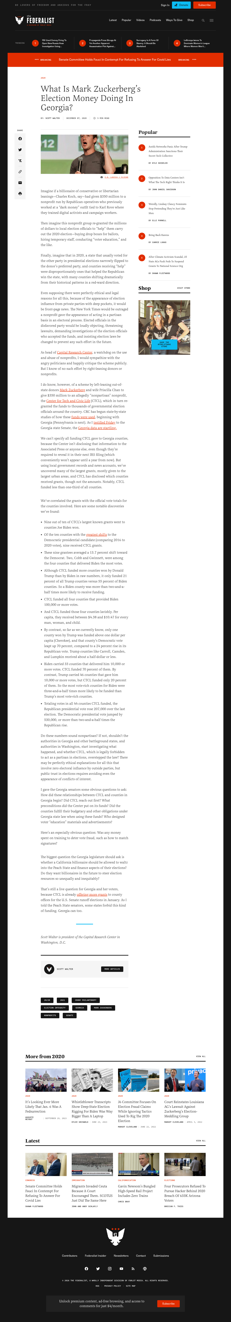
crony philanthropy (85, 1000)
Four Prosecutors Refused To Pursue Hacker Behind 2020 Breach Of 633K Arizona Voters (185, 1193)
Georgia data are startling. (97, 428)
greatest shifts (96, 534)
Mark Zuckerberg (72, 390)
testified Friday (104, 422)
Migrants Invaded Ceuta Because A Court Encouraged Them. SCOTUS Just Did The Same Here (92, 1193)
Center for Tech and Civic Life (68, 401)
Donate (183, 5)
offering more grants (92, 894)
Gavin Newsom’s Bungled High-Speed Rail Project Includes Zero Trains (136, 1191)
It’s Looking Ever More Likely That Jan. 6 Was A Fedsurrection (43, 1107)
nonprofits (50, 1015)
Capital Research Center (74, 352)
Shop (144, 288)
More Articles (112, 969)
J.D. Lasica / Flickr (116, 177)
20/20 (47, 1000)
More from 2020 (44, 1056)
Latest (32, 1141)
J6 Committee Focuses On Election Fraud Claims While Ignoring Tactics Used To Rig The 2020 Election (137, 1111)
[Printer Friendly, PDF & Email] (20, 193)
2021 (62, 1000)
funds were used (83, 417)
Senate (69, 1015)
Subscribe (204, 5)
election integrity (54, 1007)
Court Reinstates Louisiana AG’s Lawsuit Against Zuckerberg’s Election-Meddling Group (184, 1109)
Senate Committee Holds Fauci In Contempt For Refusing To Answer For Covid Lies (43, 1193)
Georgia (80, 1007)
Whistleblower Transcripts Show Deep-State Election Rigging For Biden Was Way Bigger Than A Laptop (92, 1109)
